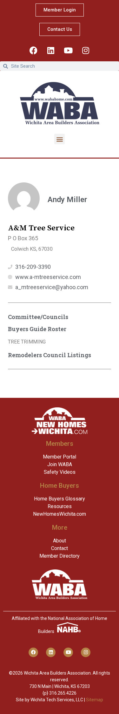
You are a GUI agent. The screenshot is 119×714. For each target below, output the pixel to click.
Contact (59, 548)
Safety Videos (60, 472)
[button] (59, 139)
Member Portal (59, 457)
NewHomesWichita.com (59, 514)
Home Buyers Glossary (59, 499)
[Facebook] (33, 50)
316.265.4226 (62, 693)
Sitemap (94, 699)
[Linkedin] (51, 50)
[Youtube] (68, 50)
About (59, 541)
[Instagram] (86, 50)
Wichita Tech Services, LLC (56, 699)
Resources (60, 506)
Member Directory (59, 556)
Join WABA (59, 464)
